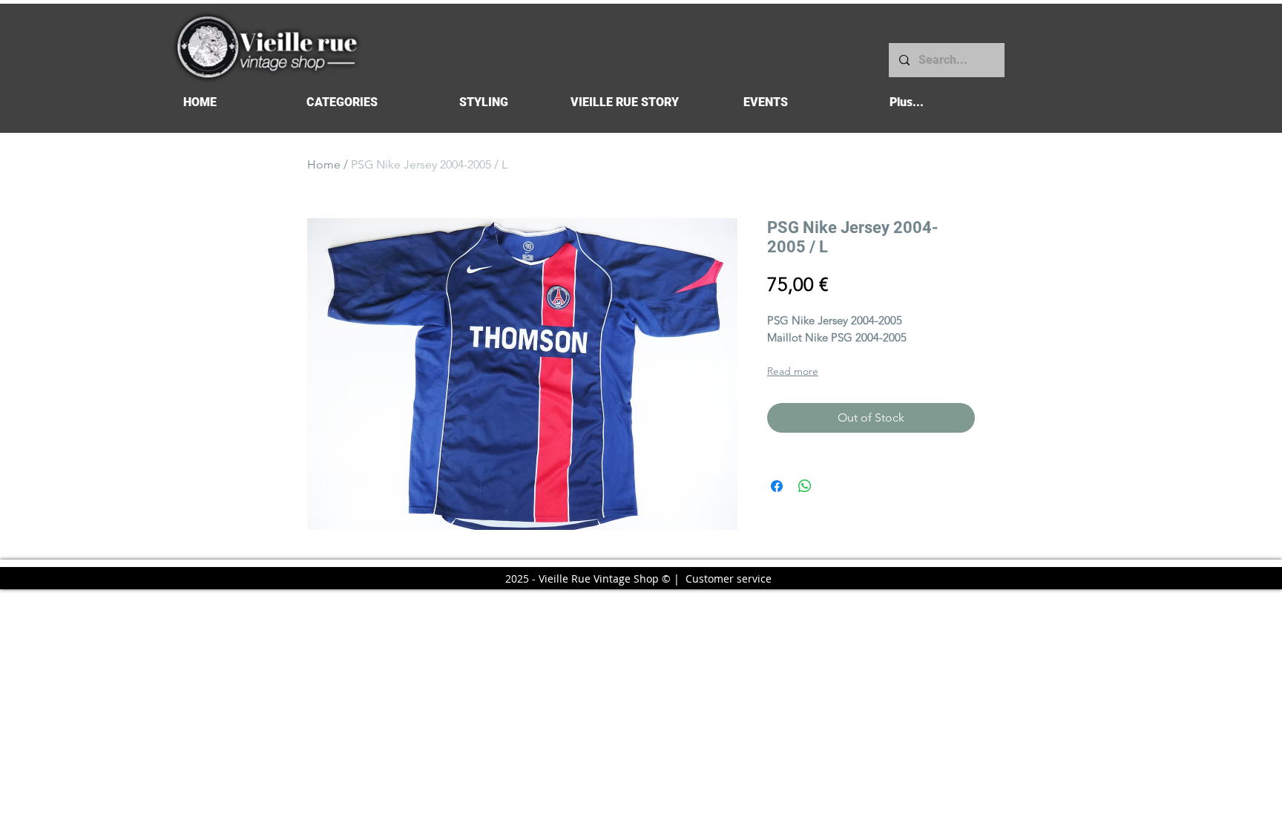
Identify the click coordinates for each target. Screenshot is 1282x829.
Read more (792, 371)
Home (324, 164)
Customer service (729, 578)
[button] (341, 102)
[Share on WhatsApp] (805, 486)
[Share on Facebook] (777, 486)
